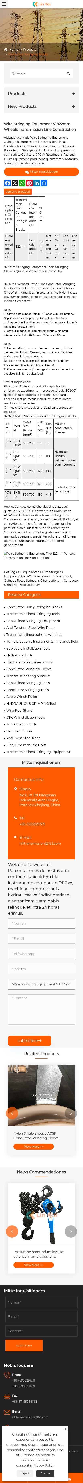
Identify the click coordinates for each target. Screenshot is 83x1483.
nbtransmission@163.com (40, 843)
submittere (30, 1040)
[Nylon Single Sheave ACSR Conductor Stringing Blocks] (41, 1095)
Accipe (45, 1473)
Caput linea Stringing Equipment (33, 621)
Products (29, 49)
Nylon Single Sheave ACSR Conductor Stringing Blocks (35, 1136)
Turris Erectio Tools (21, 724)
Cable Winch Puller (21, 697)
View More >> (33, 1146)
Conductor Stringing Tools (27, 690)
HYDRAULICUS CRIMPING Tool (31, 704)
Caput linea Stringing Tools (28, 683)
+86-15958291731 (32, 824)
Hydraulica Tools (19, 655)
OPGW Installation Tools (25, 717)
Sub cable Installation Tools (28, 648)
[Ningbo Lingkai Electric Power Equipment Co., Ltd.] (41, 4)
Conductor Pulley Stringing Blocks (34, 607)
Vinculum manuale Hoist (26, 745)
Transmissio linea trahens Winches (34, 635)
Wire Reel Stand (19, 710)
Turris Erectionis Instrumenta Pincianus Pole (42, 641)
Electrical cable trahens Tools (29, 662)
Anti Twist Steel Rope (23, 738)
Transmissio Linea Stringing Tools (33, 614)
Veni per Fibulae (19, 731)
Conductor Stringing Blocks (28, 54)
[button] (12, 1113)
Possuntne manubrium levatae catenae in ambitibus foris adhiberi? (38, 1254)
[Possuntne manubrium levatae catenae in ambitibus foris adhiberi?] (41, 1213)
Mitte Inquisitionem (44, 171)
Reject (25, 1473)
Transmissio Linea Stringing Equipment (38, 752)
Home (13, 49)
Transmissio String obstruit (28, 676)
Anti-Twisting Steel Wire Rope (30, 628)
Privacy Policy (43, 1465)
